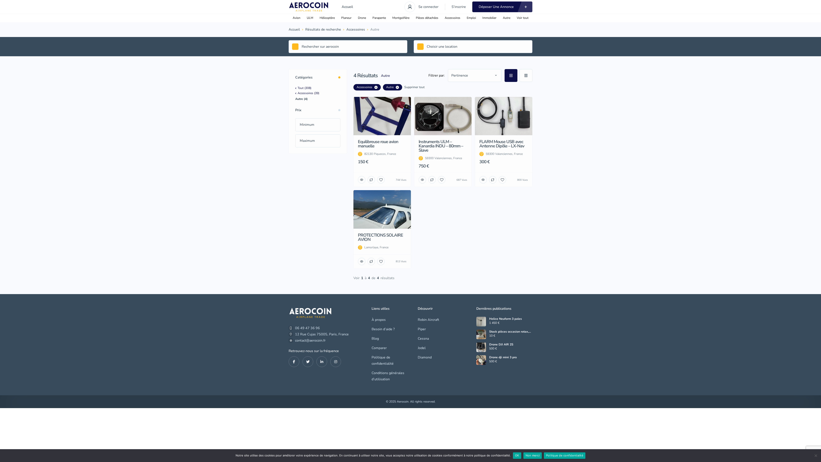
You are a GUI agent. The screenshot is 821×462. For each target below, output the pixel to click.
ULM (310, 18)
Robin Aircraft (428, 319)
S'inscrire (459, 6)
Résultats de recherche (323, 29)
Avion (296, 18)
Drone (362, 18)
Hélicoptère (327, 18)
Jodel (422, 348)
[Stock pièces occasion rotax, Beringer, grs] (481, 334)
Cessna (423, 338)
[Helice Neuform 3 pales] (481, 321)
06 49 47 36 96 (307, 328)
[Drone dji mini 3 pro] (481, 360)
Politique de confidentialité (383, 360)
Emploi (471, 18)
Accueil (347, 6)
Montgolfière (400, 18)
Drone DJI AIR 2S (501, 344)
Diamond (425, 357)
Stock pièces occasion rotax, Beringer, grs (509, 331)
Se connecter (428, 6)
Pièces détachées (427, 18)
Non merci (533, 455)
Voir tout (523, 18)
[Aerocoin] (309, 6)
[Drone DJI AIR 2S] (481, 347)
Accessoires (452, 18)
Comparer (379, 348)
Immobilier (489, 18)
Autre (506, 18)
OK (517, 455)
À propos (379, 319)
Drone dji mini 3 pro (503, 357)
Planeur (346, 18)
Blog (375, 338)
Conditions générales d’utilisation (388, 376)
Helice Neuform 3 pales (505, 318)
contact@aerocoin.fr (310, 340)
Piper (422, 329)
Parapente (379, 18)
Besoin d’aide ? (383, 329)
